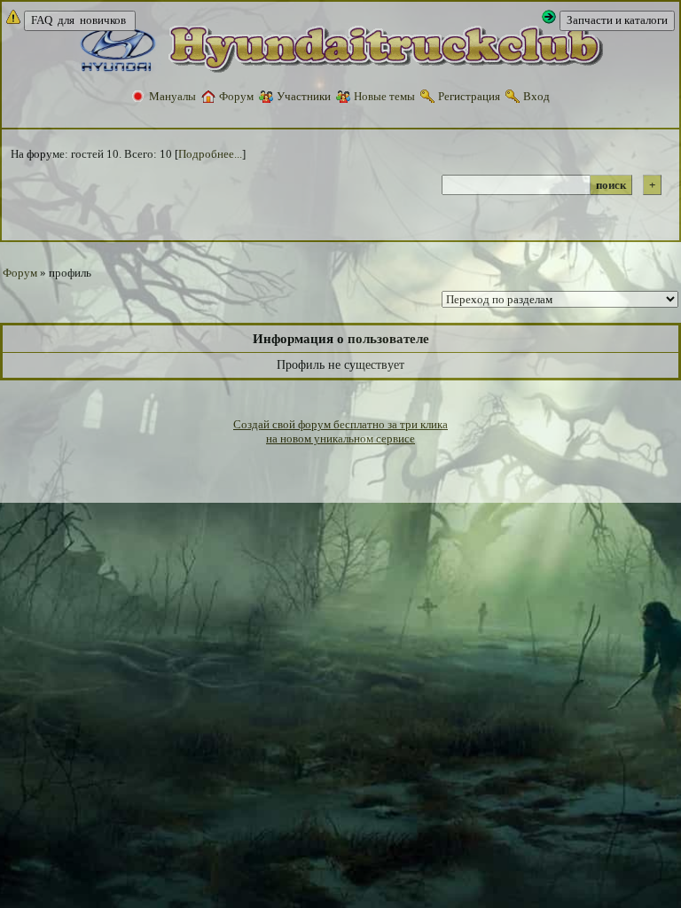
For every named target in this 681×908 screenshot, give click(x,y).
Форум (236, 96)
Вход (536, 96)
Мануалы (172, 96)
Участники (304, 96)
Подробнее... (210, 153)
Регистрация (469, 96)
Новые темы (384, 96)
